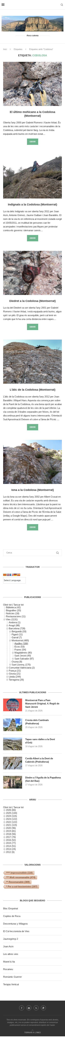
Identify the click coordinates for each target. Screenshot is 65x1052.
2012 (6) (10, 852)
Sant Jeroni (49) (23, 655)
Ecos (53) (20, 646)
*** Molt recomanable (20, 877)
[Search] (61, 4)
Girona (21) (15, 673)
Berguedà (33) (19, 631)
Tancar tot (18, 604)
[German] (15, 574)
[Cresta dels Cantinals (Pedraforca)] (12, 724)
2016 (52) (11, 840)
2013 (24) (11, 849)
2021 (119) (11, 825)
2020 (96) (11, 828)
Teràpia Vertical (11, 984)
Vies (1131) (12, 619)
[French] (11, 574)
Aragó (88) (14, 625)
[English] (8, 574)
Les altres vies (10, 954)
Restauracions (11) (16, 616)
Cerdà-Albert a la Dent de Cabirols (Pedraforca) (39, 760)
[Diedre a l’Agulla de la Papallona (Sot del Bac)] (12, 782)
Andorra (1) (15, 622)
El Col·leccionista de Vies (16, 931)
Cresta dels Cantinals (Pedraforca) (37, 722)
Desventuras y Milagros (15, 923)
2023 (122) (11, 819)
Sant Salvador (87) (24, 658)
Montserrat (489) (20, 640)
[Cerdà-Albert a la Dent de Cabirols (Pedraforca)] (12, 763)
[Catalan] (4, 574)
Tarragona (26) (16, 679)
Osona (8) (17, 661)
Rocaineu (8, 969)
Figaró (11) (17, 634)
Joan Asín (8, 946)
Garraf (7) (17, 637)
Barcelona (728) (17, 628)
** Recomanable (18, 882)
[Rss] (36, 1007)
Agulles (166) (21, 643)
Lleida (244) (15, 676)
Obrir (33, 142)
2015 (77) (11, 843)
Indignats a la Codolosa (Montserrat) (32, 204)
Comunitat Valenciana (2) (22, 667)
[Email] (28, 1007)
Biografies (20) (13, 610)
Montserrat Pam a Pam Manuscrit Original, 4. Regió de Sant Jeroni (42, 703)
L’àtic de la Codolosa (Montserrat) (32, 389)
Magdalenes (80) (23, 652)
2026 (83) (11, 810)
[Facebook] (21, 1007)
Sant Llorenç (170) (21, 664)
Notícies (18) (12, 613)
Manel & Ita (9, 961)
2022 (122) (11, 822)
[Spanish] (18, 574)
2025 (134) (11, 813)
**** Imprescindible (19, 872)
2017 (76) (11, 837)
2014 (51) (11, 846)
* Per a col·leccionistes (21, 886)
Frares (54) (20, 649)
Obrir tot (7, 604)
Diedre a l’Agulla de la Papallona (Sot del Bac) (43, 779)
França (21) (15, 670)
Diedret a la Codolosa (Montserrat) (32, 301)
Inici (5, 49)
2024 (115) (11, 816)
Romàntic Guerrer (12, 976)
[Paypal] (43, 1007)
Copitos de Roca (11, 916)
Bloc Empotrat (10, 908)
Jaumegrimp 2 (10, 939)
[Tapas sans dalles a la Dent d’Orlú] (12, 744)
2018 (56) (11, 834)
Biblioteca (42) (13, 607)
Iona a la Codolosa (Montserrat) (32, 490)
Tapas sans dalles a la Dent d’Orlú (40, 741)
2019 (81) (11, 831)
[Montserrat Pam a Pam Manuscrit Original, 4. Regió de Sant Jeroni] (12, 705)
